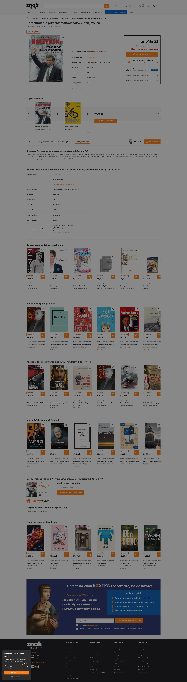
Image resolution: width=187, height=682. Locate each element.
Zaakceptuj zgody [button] (16, 672)
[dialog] (16, 665)
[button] (16, 677)
